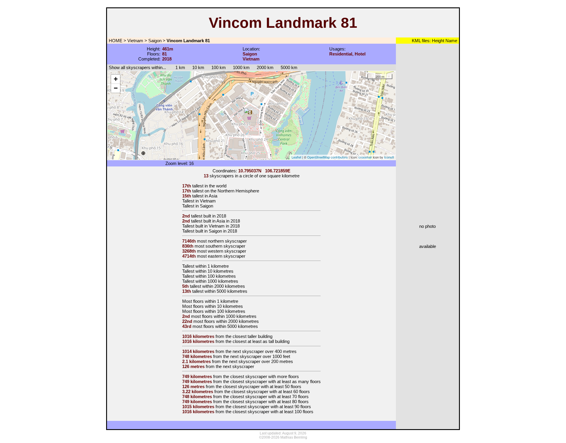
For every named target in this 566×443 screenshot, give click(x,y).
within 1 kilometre (212, 266)
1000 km (241, 67)
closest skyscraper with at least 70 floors (269, 396)
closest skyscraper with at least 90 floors (272, 406)
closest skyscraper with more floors (264, 376)
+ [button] (116, 79)
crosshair (365, 157)
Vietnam (135, 40)
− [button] (116, 88)
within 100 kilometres (215, 276)
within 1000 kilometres (216, 281)
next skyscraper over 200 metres (261, 361)
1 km (177, 67)
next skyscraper (238, 366)
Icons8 (389, 157)
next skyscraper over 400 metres (265, 351)
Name (450, 40)
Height (437, 40)
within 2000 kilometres (223, 286)
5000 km (289, 67)
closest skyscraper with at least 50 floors (262, 386)
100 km (218, 67)
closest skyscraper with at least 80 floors (269, 401)
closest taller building (252, 336)
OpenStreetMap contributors (327, 157)
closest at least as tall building (261, 341)
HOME (115, 40)
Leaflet (296, 157)
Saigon (155, 40)
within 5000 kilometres (226, 291)
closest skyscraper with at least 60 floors (270, 391)
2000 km (265, 67)
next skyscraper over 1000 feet (260, 356)
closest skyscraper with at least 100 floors (273, 411)
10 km (198, 67)
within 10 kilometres (214, 271)
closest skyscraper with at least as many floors (275, 381)
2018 (221, 215)
